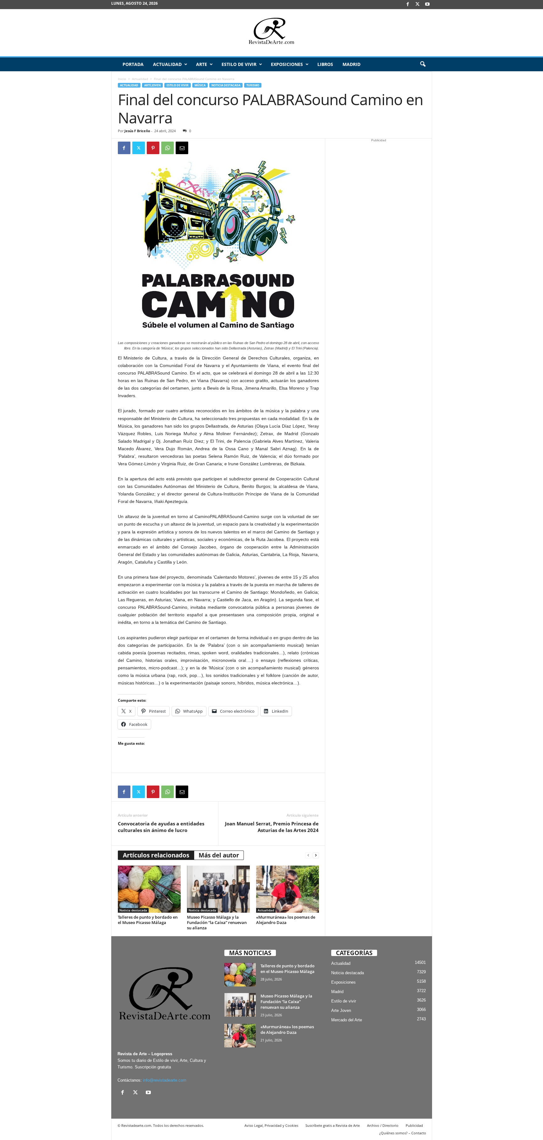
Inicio (122, 79)
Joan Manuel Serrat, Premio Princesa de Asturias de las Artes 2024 (272, 826)
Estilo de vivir (239, 64)
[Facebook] (408, 4)
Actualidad (167, 64)
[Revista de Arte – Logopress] (271, 32)
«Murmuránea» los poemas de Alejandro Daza (285, 919)
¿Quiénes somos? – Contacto (402, 1133)
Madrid (351, 64)
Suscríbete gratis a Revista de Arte (332, 1125)
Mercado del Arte (346, 1020)
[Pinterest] (153, 148)
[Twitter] (138, 148)
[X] (417, 4)
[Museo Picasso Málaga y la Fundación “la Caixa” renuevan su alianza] (218, 889)
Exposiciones (287, 64)
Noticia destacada (225, 85)
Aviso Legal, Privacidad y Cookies (271, 1125)
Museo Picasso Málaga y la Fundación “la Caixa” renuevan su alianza (217, 922)
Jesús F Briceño (137, 130)
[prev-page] (308, 855)
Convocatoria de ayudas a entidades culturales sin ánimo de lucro (161, 826)
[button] (423, 64)
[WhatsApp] (167, 148)
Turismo (252, 85)
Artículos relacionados (156, 855)
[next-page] (316, 855)
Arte (201, 64)
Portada (133, 64)
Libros (325, 64)
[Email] (182, 148)
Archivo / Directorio (382, 1125)
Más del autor (219, 855)
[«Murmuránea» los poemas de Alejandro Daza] (287, 889)
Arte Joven (152, 85)
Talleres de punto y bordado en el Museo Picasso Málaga (148, 919)
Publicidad (414, 1125)
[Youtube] (427, 4)
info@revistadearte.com (164, 1080)
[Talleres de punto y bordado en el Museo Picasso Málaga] (149, 889)
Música (200, 85)
